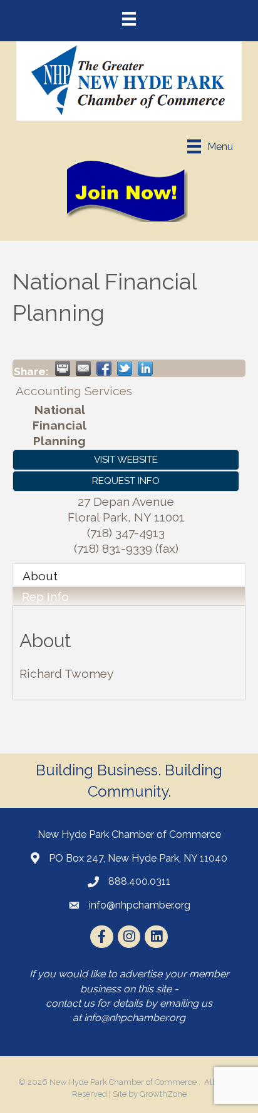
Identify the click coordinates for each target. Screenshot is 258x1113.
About (40, 576)
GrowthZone (163, 1094)
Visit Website (126, 459)
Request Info (126, 480)
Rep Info (45, 596)
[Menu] (129, 18)
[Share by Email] (83, 368)
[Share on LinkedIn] (145, 368)
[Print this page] (62, 368)
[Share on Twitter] (124, 368)
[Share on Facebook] (103, 368)
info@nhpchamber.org (134, 1018)
